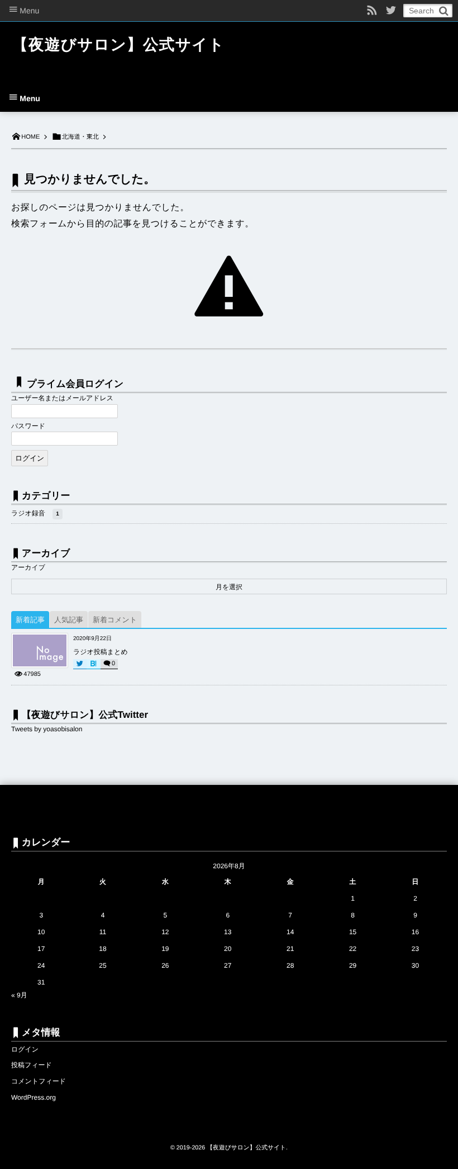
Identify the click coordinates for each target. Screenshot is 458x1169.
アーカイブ (28, 567)
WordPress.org (33, 1097)
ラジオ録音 (35, 513)
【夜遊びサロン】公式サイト (118, 44)
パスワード (28, 426)
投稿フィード (31, 1065)
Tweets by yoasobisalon (46, 729)
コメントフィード (38, 1081)
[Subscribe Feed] (371, 10)
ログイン (25, 1049)
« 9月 (19, 995)
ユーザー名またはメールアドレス (62, 398)
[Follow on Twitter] (390, 10)
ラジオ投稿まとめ (100, 652)
